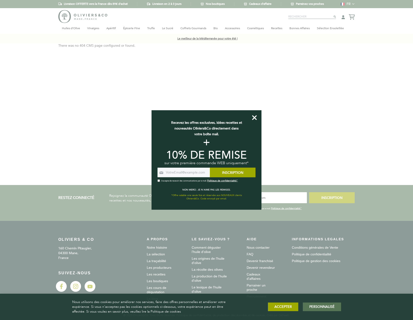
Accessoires (232, 28)
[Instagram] (75, 290)
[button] (346, 4)
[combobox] (312, 16)
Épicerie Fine (131, 28)
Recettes (276, 28)
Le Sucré (167, 28)
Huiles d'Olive (71, 28)
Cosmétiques (255, 28)
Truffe (151, 28)
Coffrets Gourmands (193, 28)
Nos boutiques (215, 4)
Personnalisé (322, 306)
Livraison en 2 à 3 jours (166, 4)
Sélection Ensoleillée (330, 28)
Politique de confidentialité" (286, 208)
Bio (215, 28)
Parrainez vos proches (310, 4)
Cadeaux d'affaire (260, 4)
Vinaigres (93, 28)
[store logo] (82, 16)
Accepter (283, 306)
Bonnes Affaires (299, 28)
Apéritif (111, 28)
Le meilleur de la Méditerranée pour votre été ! (207, 38)
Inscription (331, 198)
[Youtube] (90, 290)
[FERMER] (254, 117)
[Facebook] (61, 290)
